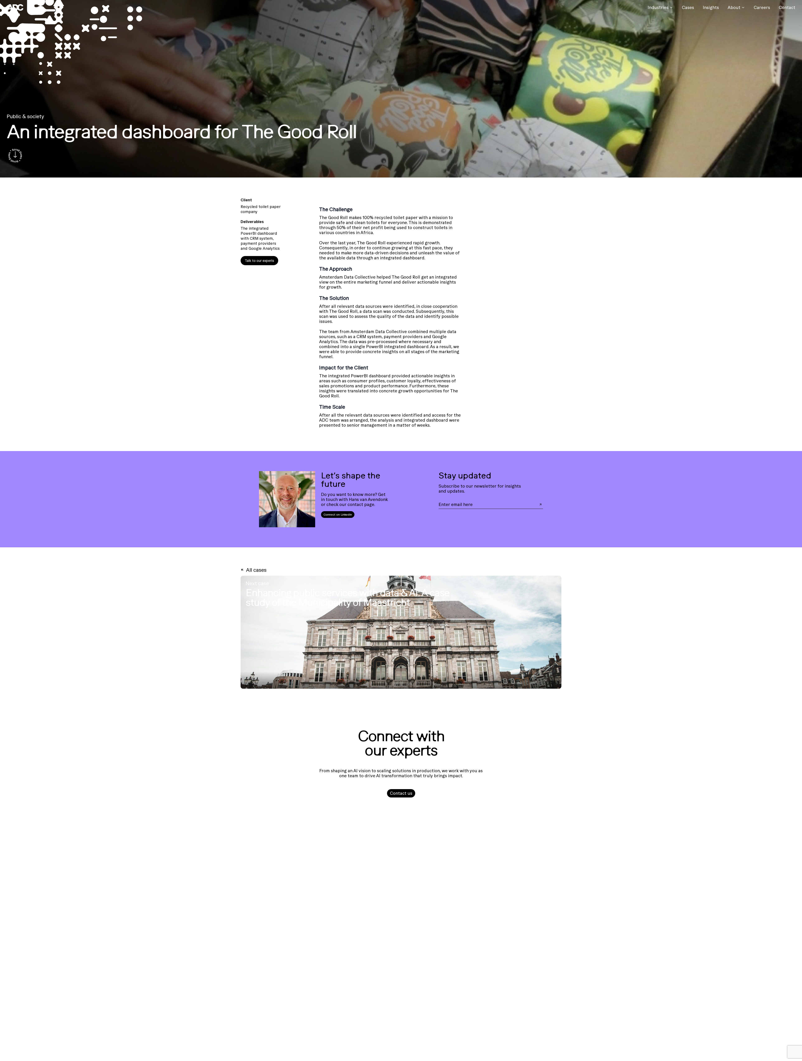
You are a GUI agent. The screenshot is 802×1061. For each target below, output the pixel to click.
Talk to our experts (259, 260)
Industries (658, 7)
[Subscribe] (540, 504)
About (734, 7)
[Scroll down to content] (15, 155)
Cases (688, 7)
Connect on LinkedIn (338, 514)
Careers (762, 7)
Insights (711, 7)
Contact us (401, 793)
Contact (787, 7)
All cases (256, 569)
